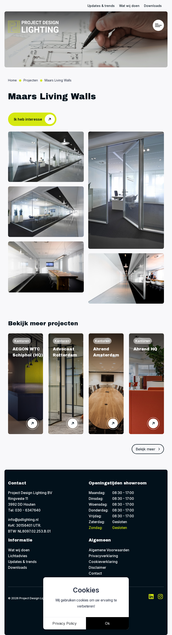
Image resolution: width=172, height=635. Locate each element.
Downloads (153, 6)
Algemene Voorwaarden (109, 550)
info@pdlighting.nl (23, 520)
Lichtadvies (17, 556)
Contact (95, 573)
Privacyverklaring (103, 556)
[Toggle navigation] (158, 25)
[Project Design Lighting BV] (33, 27)
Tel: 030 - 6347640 (24, 510)
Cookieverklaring (103, 562)
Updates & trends (101, 6)
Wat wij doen (129, 6)
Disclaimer (97, 567)
